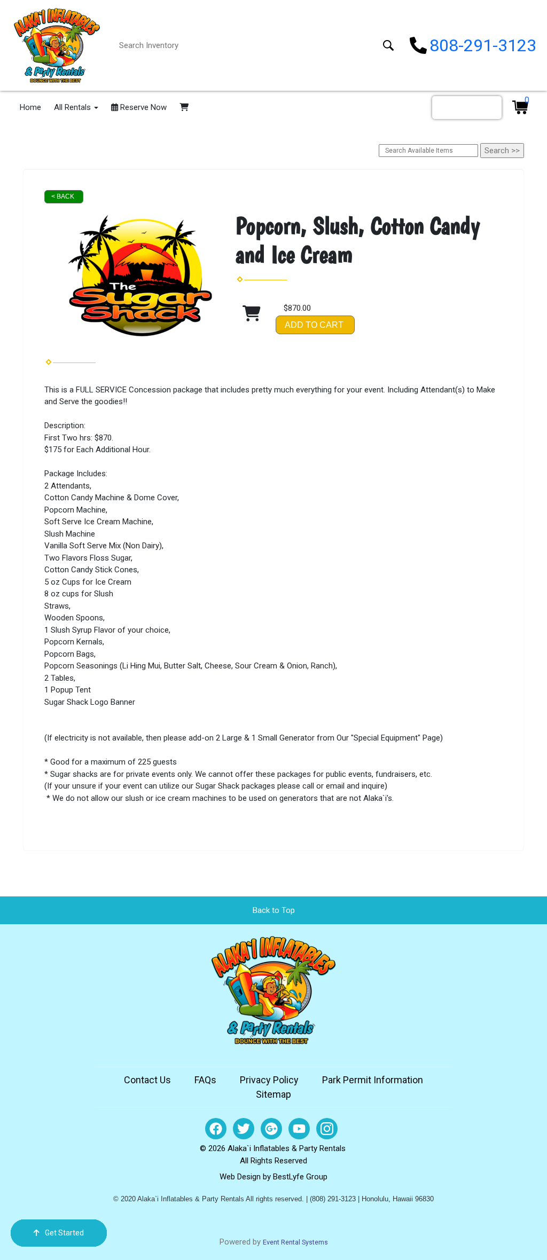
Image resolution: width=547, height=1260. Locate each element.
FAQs (205, 1079)
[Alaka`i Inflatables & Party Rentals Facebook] (215, 1128)
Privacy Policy (269, 1079)
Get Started (64, 1232)
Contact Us (147, 1079)
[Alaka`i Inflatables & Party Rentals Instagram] (327, 1128)
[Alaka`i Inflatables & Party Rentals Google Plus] (271, 1128)
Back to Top (274, 910)
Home (30, 107)
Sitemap (273, 1094)
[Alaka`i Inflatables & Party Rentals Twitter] (243, 1128)
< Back (62, 196)
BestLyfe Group (300, 1177)
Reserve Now (142, 107)
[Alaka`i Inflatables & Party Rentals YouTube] (299, 1128)
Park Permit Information (372, 1079)
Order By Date (467, 107)
